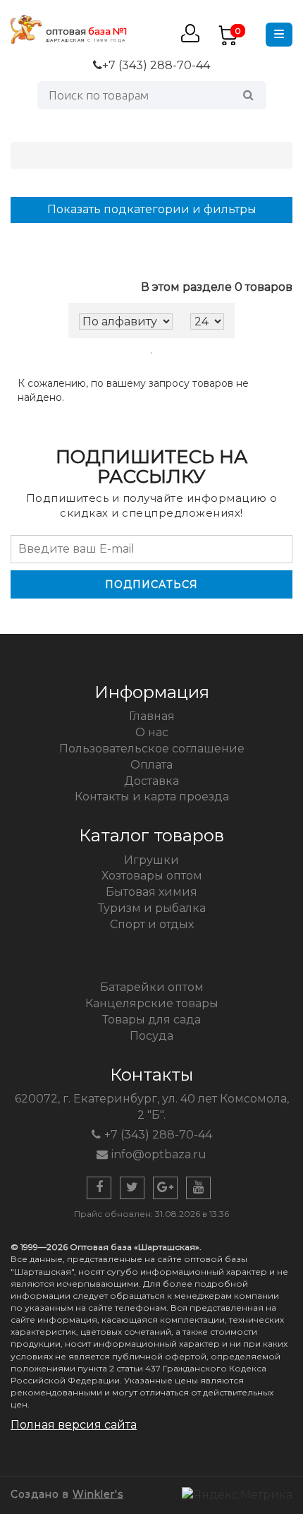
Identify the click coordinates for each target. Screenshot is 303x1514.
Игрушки (151, 860)
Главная (152, 716)
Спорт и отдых (152, 924)
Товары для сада (151, 1019)
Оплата (151, 764)
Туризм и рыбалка (152, 908)
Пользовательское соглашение (152, 748)
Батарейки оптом (152, 987)
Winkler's (98, 1494)
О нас (151, 732)
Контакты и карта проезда (152, 796)
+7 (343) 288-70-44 (156, 65)
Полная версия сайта (74, 1424)
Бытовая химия (151, 892)
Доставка (151, 781)
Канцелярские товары (151, 1003)
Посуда (151, 1036)
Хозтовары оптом (151, 875)
